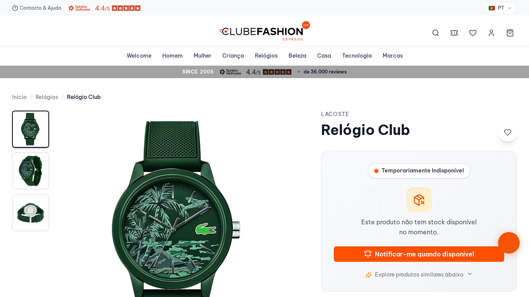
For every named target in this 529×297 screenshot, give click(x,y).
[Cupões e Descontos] (454, 34)
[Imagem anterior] (69, 231)
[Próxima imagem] (282, 231)
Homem (172, 55)
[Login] (491, 34)
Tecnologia (357, 55)
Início (19, 97)
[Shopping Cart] (510, 34)
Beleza (297, 55)
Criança (233, 55)
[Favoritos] (473, 34)
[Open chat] (509, 243)
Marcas (393, 55)
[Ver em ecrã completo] (282, 124)
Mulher (202, 55)
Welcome (139, 55)
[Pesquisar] (436, 34)
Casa (324, 55)
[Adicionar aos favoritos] (507, 132)
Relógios (266, 55)
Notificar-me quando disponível (424, 254)
